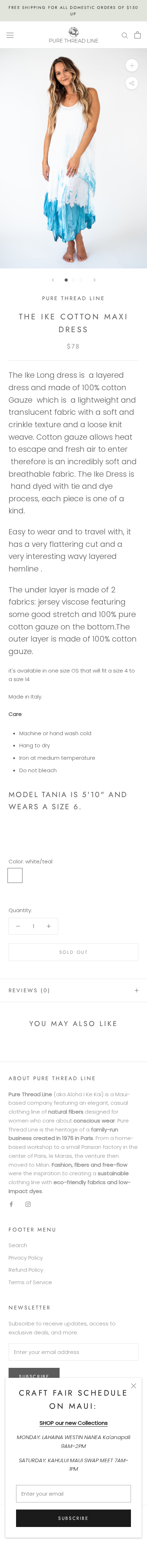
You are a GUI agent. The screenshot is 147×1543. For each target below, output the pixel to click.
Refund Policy (26, 1269)
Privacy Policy (26, 1257)
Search (18, 1245)
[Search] (125, 35)
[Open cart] (138, 34)
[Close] (133, 1385)
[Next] (94, 280)
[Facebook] (11, 1204)
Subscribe (73, 1518)
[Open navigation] (10, 35)
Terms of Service (30, 1282)
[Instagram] (28, 1204)
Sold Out (73, 952)
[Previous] (53, 280)
